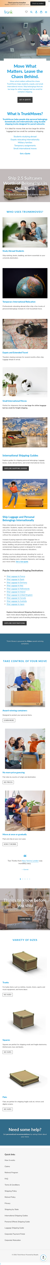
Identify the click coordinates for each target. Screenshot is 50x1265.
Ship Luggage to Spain (15, 579)
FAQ (6, 1179)
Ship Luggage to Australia (17, 601)
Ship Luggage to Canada (16, 598)
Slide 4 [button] (27, 879)
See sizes (7, 995)
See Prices (8, 782)
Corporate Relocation (13, 1240)
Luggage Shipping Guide (14, 1228)
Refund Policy (10, 1197)
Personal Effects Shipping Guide (17, 1222)
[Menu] (46, 11)
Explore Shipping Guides (15, 468)
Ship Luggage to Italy (15, 585)
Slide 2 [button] (23, 879)
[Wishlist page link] (26, 12)
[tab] (20, 879)
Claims (7, 1166)
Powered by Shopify (32, 1255)
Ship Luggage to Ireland (16, 592)
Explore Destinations (14, 623)
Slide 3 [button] (25, 879)
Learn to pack (35, 3)
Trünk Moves (21, 1255)
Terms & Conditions (12, 1185)
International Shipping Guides (16, 1215)
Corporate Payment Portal (15, 1234)
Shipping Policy (11, 1191)
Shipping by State (12, 1209)
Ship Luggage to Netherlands (18, 589)
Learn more (9, 720)
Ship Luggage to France (16, 576)
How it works (10, 844)
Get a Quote (25, 100)
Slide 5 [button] (29, 879)
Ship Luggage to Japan (15, 604)
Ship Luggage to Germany (17, 582)
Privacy (7, 1203)
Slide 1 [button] (20, 879)
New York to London (30, 860)
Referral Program (11, 1172)
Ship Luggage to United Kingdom (20, 595)
